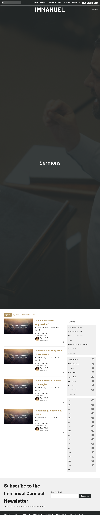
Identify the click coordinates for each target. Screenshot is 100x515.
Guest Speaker (81, 390)
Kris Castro (81, 385)
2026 (81, 400)
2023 (81, 413)
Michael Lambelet (81, 364)
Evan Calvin (81, 372)
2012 (81, 461)
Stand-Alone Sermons (75, 331)
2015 (81, 448)
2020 (81, 426)
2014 (81, 452)
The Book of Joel (73, 349)
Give (59, 2)
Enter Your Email (56, 492)
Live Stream (66, 2)
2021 (81, 422)
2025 (81, 405)
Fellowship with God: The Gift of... (78, 344)
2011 (81, 465)
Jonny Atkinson (81, 359)
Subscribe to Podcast (28, 315)
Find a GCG (43, 2)
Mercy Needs (52, 2)
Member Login (76, 2)
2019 (81, 431)
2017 (81, 439)
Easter (70, 340)
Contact (35, 2)
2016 (81, 444)
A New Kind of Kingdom (75, 336)
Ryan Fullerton (81, 377)
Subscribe (85, 496)
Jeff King (81, 368)
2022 (81, 418)
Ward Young (81, 381)
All (69, 470)
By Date (7, 315)
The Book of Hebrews (75, 327)
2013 (81, 457)
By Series (16, 315)
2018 (81, 435)
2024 (81, 409)
